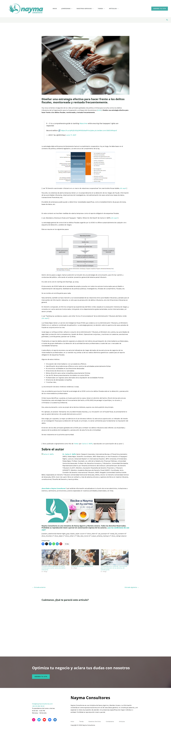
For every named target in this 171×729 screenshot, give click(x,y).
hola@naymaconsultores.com (42, 704)
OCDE (99, 110)
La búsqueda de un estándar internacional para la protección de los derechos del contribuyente (114, 567)
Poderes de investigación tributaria (82, 566)
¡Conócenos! (65, 8)
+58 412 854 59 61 (38, 706)
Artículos (113, 8)
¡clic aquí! (123, 188)
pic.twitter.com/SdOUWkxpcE (105, 130)
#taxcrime (83, 123)
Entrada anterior (39, 587)
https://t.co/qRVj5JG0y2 (70, 130)
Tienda (100, 8)
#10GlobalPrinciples (86, 130)
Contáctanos (110, 721)
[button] (71, 8)
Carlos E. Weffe (87, 443)
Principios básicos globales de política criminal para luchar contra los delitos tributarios (53, 567)
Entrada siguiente (132, 587)
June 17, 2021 (71, 135)
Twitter (76, 443)
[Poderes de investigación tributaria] (85, 557)
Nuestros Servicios (84, 8)
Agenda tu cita (41, 676)
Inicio (55, 8)
